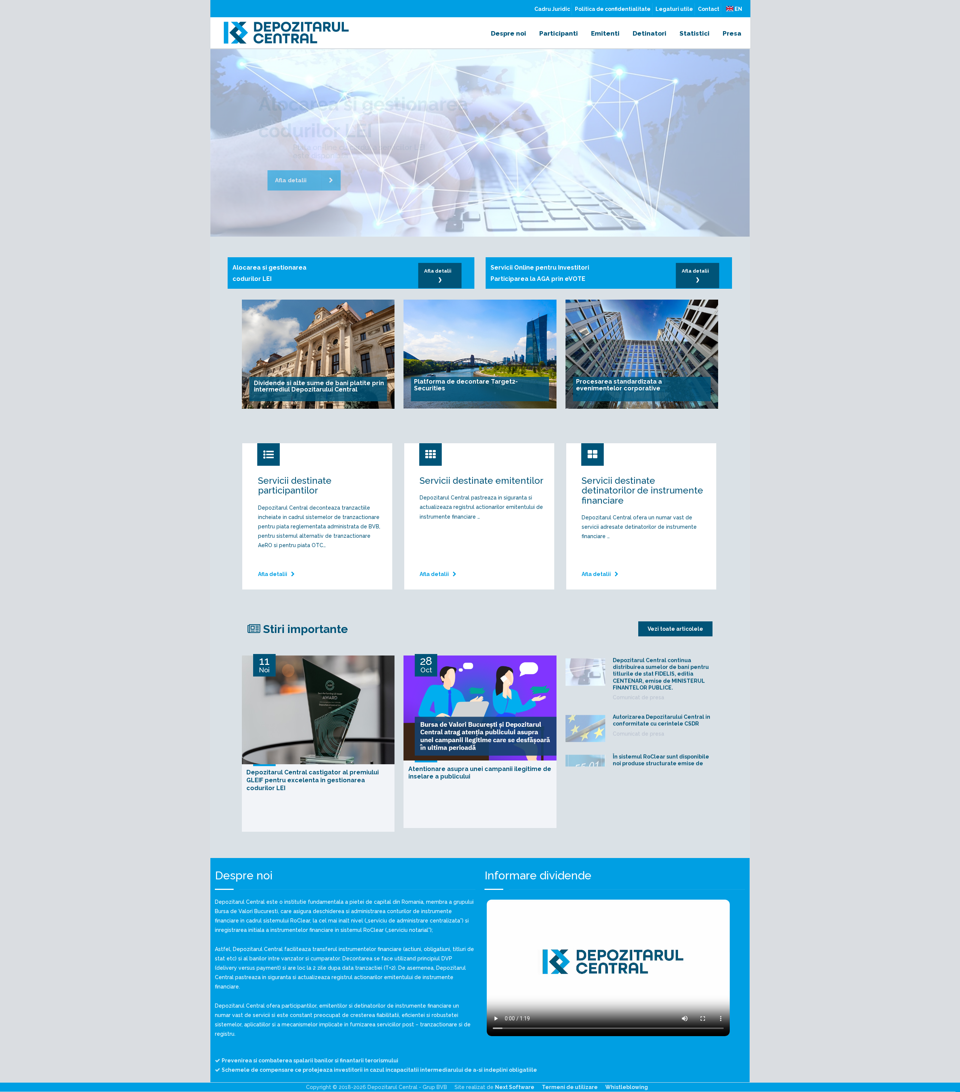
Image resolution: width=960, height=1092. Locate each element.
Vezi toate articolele (675, 629)
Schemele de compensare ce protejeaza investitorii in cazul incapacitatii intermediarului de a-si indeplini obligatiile (379, 1070)
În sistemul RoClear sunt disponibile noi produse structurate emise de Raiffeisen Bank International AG (661, 726)
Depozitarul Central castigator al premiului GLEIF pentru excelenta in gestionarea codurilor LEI (312, 780)
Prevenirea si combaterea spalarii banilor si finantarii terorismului (310, 1061)
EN (738, 9)
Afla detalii (284, 198)
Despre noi (508, 33)
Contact (708, 9)
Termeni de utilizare (570, 1087)
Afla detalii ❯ (440, 275)
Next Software (514, 1087)
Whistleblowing (626, 1087)
